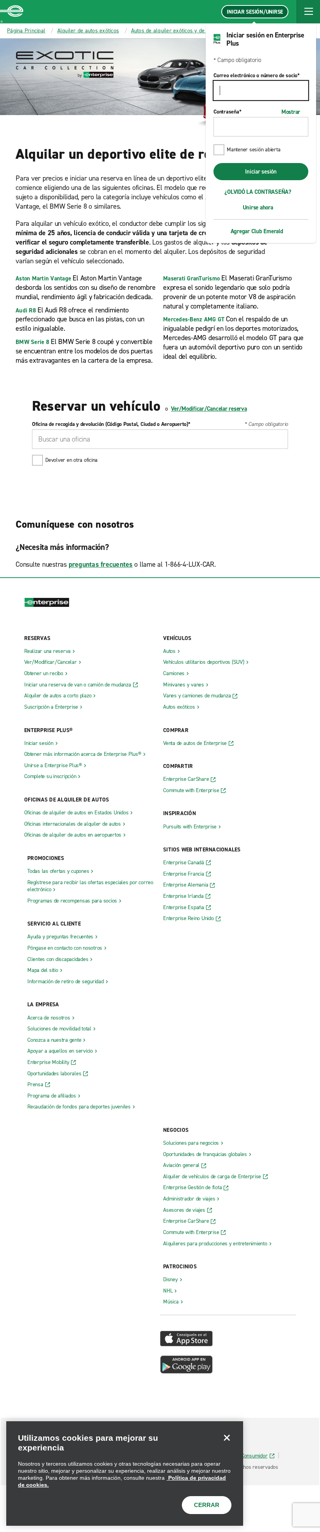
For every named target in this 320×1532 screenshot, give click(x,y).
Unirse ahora (258, 207)
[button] (308, 11)
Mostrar (290, 112)
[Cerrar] (226, 1437)
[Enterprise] (11, 11)
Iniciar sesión (261, 172)
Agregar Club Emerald (257, 231)
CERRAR (206, 1505)
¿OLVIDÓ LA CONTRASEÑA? (257, 192)
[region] (124, 1473)
